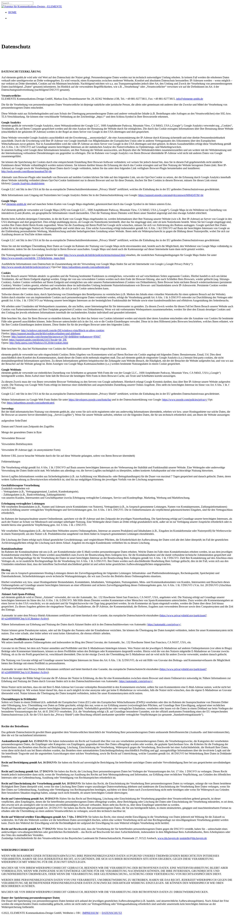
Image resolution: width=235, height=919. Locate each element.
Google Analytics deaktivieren (28, 183)
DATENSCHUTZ (112, 912)
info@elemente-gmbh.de (189, 98)
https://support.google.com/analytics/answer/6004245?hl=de (170, 195)
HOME (12, 12)
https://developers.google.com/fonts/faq (90, 399)
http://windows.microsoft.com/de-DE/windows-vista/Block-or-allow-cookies (62, 330)
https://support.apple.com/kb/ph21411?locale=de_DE (38, 339)
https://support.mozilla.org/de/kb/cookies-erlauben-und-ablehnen (45, 333)
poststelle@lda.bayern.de (193, 838)
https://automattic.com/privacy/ (164, 624)
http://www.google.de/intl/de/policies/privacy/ (26, 267)
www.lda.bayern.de (168, 838)
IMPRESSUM (90, 912)
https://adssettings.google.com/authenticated (85, 267)
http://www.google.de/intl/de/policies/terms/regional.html (94, 255)
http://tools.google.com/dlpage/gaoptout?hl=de (26, 171)
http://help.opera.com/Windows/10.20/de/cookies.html (38, 342)
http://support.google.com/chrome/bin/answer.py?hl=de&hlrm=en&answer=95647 (56, 336)
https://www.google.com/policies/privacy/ (184, 399)
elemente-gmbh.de (16, 204)
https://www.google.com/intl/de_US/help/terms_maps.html (33, 258)
